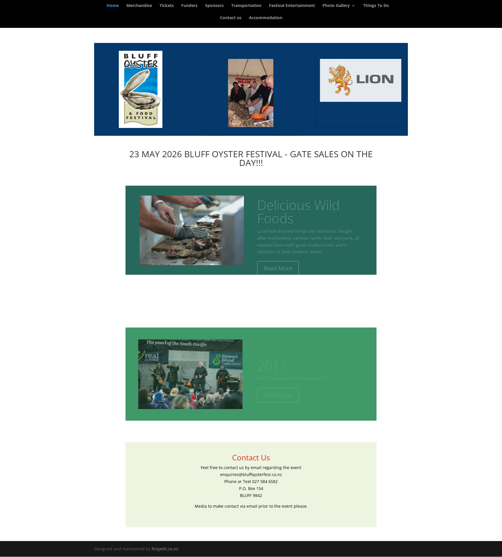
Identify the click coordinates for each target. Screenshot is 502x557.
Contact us (230, 18)
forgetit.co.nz (165, 548)
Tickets (166, 5)
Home (113, 5)
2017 (272, 359)
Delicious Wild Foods (298, 204)
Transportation (246, 5)
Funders (189, 5)
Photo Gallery (336, 5)
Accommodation (265, 18)
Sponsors (214, 5)
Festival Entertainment (292, 5)
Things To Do (376, 5)
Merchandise (139, 5)
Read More (278, 261)
